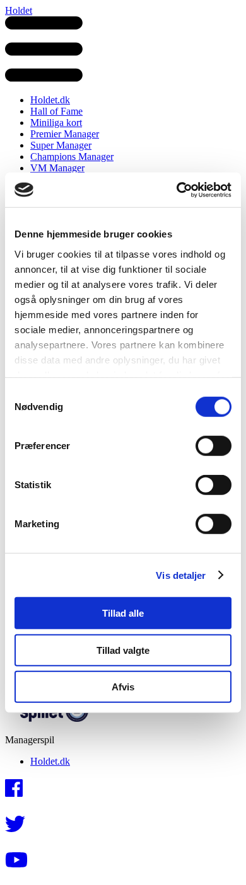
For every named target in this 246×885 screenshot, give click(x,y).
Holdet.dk (50, 99)
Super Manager (60, 145)
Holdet (18, 10)
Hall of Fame (56, 111)
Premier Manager (64, 133)
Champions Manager (72, 156)
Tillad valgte (123, 649)
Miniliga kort (56, 122)
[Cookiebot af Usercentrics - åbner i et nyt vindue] (176, 189)
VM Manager (57, 168)
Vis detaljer (181, 574)
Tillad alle (123, 613)
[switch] (213, 446)
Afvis (123, 687)
